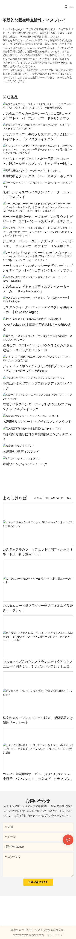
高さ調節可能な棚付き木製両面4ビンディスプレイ (37, 436)
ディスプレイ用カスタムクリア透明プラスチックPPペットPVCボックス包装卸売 (38, 368)
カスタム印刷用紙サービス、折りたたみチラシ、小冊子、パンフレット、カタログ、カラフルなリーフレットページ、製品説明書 (38, 776)
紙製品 (38, 497)
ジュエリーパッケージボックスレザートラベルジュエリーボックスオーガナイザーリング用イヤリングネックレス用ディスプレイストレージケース (38, 243)
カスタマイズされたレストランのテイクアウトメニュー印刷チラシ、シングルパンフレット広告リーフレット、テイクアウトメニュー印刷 (38, 664)
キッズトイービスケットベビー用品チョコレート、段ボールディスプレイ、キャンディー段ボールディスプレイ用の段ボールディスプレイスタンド (38, 161)
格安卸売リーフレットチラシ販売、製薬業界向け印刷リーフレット (38, 720)
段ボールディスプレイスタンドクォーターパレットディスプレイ (38, 194)
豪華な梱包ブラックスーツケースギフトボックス (38, 176)
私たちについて (54, 497)
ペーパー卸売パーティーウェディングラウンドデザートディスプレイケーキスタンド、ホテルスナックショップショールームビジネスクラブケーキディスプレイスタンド (38, 219)
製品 (69, 497)
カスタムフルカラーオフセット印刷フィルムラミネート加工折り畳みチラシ (38, 551)
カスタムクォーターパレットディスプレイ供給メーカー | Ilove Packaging (38, 309)
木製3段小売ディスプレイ (21, 451)
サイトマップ (54, 935)
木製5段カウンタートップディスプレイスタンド (37, 421)
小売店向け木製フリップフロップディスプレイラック (38, 386)
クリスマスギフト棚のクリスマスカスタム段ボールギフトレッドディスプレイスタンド (38, 136)
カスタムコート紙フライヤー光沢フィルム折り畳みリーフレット (38, 608)
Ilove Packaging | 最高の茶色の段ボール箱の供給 (36, 327)
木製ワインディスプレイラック (25, 464)
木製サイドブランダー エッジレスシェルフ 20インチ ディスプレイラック (37, 406)
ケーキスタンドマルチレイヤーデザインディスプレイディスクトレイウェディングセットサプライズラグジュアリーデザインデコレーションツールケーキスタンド (38, 268)
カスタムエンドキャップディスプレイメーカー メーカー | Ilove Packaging (36, 289)
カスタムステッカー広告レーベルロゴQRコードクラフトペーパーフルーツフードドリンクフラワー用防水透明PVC (38, 116)
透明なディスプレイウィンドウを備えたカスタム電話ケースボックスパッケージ (38, 347)
